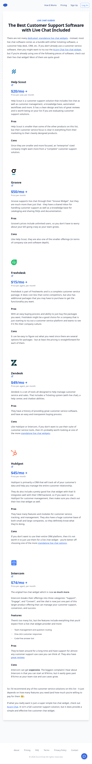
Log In (85, 5)
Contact (74, 750)
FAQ (37, 750)
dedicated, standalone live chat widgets (48, 38)
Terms (46, 750)
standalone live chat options (52, 543)
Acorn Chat (12, 706)
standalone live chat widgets (35, 433)
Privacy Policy (60, 750)
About (16, 750)
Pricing (63, 5)
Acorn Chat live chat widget (67, 49)
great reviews (18, 657)
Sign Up (74, 5)
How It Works (50, 5)
